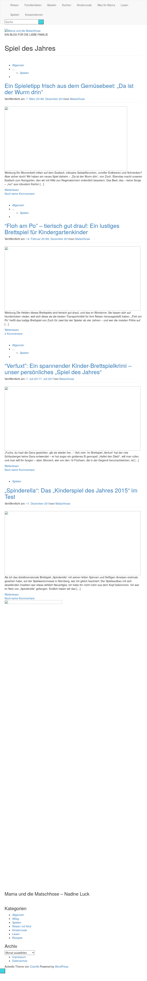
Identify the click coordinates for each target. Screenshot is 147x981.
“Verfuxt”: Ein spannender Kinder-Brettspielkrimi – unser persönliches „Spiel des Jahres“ (68, 368)
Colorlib (34, 966)
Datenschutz (19, 961)
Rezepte (17, 938)
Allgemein (18, 65)
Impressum (19, 957)
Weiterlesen (12, 190)
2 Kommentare (14, 333)
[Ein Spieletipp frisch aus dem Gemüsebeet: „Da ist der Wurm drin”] (66, 138)
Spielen (14, 14)
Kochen (66, 5)
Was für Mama (106, 5)
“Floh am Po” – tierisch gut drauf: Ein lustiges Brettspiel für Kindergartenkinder (62, 228)
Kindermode (84, 5)
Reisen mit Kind (21, 926)
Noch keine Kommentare (20, 194)
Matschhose (77, 99)
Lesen (124, 5)
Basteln (51, 5)
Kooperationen (34, 14)
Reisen (14, 5)
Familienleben (33, 5)
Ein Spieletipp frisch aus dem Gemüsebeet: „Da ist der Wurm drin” (69, 88)
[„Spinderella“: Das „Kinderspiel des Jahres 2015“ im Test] (72, 543)
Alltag (15, 918)
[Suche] (41, 21)
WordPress (61, 966)
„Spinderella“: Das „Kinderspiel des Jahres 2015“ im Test (71, 493)
